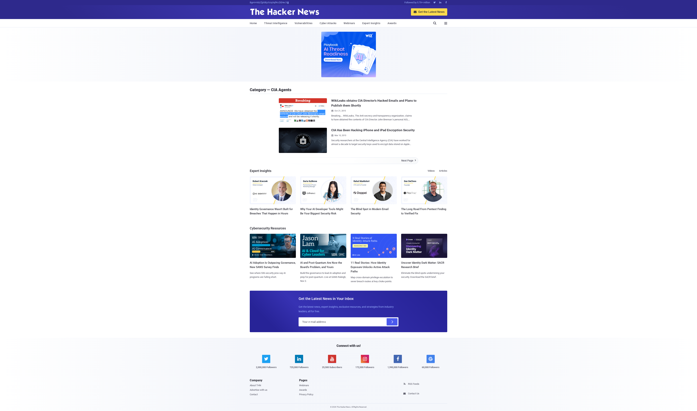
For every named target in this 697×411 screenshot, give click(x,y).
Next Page (408, 160)
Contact (254, 394)
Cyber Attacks (328, 23)
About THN (255, 385)
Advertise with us (258, 390)
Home (253, 23)
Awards (392, 23)
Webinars (349, 23)
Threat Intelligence (275, 23)
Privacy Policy (306, 394)
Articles (443, 170)
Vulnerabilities (304, 23)
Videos (431, 170)
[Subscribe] (392, 321)
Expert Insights (371, 23)
